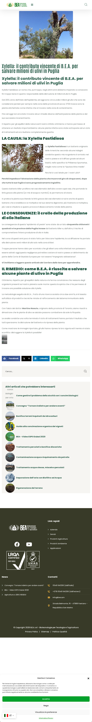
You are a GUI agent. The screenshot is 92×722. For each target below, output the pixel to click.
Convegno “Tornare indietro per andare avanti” (40, 405)
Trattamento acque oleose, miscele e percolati (40, 467)
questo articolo (32, 262)
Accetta (46, 699)
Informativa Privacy (46, 718)
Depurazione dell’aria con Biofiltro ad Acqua (39, 477)
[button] (88, 678)
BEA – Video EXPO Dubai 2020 (30, 436)
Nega (46, 705)
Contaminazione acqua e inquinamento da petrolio (42, 457)
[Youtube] (29, 544)
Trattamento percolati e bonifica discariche (39, 447)
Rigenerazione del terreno (29, 488)
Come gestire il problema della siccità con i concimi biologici (47, 395)
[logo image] (17, 4)
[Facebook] (17, 544)
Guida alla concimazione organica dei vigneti (39, 426)
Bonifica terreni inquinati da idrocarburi (36, 416)
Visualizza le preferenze (46, 712)
